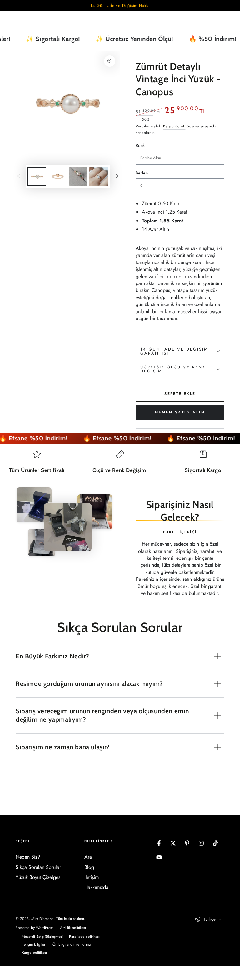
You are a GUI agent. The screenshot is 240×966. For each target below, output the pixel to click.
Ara (88, 856)
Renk (140, 145)
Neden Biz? (28, 856)
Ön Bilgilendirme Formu (71, 944)
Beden (142, 173)
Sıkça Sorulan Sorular (38, 867)
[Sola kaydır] (19, 176)
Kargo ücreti (174, 126)
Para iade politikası (84, 936)
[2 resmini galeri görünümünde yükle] (57, 176)
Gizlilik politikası (73, 928)
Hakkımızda (96, 887)
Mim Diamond (42, 919)
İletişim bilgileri (34, 944)
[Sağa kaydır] (117, 176)
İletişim (91, 877)
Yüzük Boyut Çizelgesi (39, 877)
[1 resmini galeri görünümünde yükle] (37, 176)
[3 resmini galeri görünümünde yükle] (78, 176)
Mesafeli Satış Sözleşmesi (42, 936)
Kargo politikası (34, 952)
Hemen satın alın (180, 412)
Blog (89, 867)
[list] (120, 464)
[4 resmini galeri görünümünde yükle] (98, 176)
